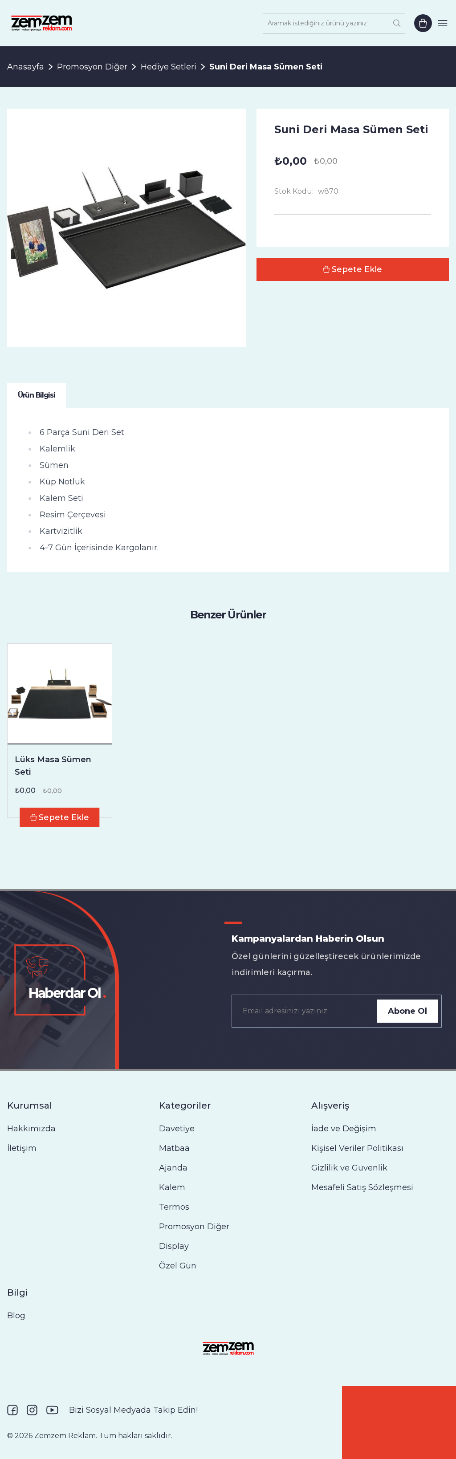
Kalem (172, 1187)
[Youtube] (52, 1410)
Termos (174, 1207)
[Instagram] (32, 1410)
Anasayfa (25, 67)
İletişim (22, 1148)
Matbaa (174, 1148)
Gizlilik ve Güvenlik (349, 1168)
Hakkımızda (31, 1129)
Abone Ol (407, 1011)
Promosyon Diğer (92, 67)
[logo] (41, 23)
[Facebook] (12, 1410)
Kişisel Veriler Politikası (357, 1148)
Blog (16, 1316)
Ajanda (173, 1168)
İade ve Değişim (343, 1129)
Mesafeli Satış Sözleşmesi (362, 1187)
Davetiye (177, 1129)
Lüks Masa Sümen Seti (53, 766)
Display (174, 1246)
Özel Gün (177, 1266)
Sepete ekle (357, 269)
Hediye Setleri (168, 67)
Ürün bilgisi (36, 395)
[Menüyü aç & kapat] (442, 23)
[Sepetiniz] (423, 23)
